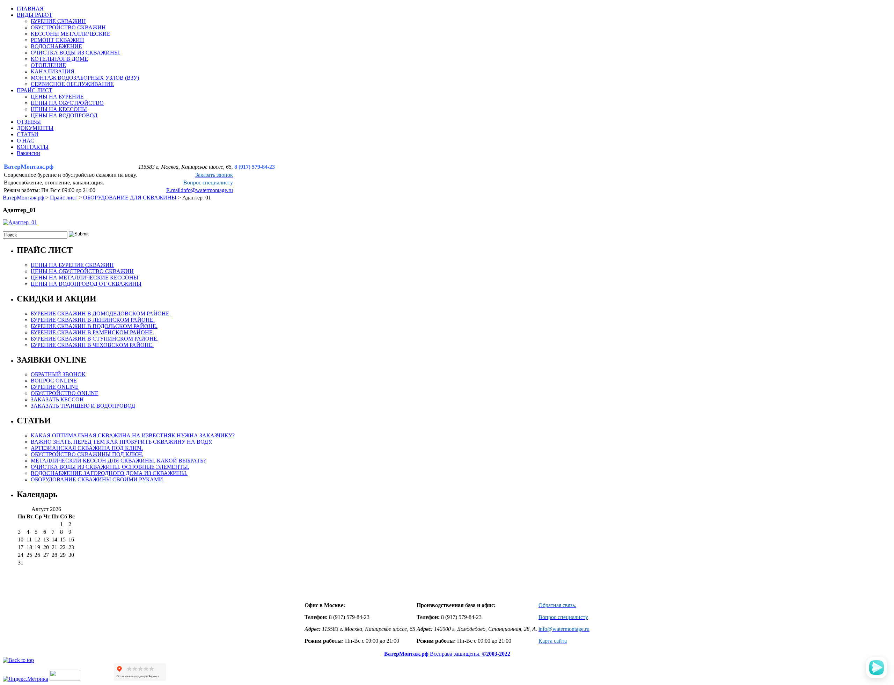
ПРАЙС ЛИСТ (34, 90)
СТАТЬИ (27, 134)
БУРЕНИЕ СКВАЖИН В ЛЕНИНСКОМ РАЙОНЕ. (93, 320)
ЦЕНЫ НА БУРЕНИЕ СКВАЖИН (72, 265)
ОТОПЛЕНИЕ (48, 65)
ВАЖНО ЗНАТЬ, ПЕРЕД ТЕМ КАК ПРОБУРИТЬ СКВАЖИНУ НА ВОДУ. (121, 442)
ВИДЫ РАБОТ (34, 15)
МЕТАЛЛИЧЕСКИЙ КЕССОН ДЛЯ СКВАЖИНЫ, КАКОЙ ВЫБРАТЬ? (118, 461)
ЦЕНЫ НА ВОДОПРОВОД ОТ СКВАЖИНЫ (86, 284)
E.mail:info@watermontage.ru (199, 190)
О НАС (25, 141)
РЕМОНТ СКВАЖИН (57, 40)
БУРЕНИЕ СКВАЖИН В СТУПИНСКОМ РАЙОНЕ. (95, 339)
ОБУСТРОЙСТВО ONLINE (64, 393)
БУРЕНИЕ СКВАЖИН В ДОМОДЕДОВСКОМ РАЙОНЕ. (101, 313)
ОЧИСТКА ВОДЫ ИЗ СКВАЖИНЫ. (75, 53)
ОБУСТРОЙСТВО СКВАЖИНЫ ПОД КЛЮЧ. (87, 454)
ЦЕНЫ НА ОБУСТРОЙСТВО (67, 103)
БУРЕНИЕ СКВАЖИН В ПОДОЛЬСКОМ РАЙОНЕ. (94, 326)
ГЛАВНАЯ (30, 9)
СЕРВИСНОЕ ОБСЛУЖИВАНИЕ (72, 84)
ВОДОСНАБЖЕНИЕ (56, 46)
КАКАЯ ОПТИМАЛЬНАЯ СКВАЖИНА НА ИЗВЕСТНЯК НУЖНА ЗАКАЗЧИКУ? (133, 435)
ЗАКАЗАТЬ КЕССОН (57, 399)
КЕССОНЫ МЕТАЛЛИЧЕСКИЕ (70, 34)
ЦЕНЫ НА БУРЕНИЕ (57, 97)
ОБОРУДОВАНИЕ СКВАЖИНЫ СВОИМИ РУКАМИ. (97, 479)
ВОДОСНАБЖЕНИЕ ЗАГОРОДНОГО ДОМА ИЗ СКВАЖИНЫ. (109, 473)
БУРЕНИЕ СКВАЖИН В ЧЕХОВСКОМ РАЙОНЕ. (92, 345)
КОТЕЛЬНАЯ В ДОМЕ (59, 59)
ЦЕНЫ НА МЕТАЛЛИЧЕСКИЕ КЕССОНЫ (84, 277)
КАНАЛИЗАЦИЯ (52, 71)
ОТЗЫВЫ (29, 122)
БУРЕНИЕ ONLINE (55, 387)
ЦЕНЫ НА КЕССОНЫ (59, 109)
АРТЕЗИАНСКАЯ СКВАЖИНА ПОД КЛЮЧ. (87, 448)
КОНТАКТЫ (33, 147)
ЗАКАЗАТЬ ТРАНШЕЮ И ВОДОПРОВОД (83, 406)
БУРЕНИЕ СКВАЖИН (58, 21)
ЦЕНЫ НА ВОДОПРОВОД (64, 115)
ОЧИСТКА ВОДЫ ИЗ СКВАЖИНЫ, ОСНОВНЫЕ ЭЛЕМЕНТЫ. (110, 467)
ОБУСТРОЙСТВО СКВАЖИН (68, 27)
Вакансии (28, 153)
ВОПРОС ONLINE (54, 381)
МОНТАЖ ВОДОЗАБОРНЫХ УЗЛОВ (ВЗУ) (85, 78)
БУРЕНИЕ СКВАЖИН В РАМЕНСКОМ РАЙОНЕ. (92, 332)
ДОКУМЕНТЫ (35, 128)
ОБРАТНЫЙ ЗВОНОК (58, 374)
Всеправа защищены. (447, 654)
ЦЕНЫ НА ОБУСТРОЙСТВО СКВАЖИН (82, 271)
